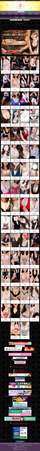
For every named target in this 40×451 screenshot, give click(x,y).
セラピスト (7, 443)
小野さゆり (34, 195)
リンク (33, 443)
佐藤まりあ (25, 266)
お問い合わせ (36, 443)
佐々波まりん (34, 266)
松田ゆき (5, 284)
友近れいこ (25, 212)
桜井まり (24, 319)
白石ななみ (34, 230)
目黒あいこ (5, 124)
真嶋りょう (34, 301)
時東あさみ (15, 159)
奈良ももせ (15, 213)
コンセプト (12, 443)
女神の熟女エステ (20, 341)
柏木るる (34, 106)
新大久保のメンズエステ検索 (20, 364)
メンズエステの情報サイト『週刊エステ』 (20, 381)
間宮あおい (5, 88)
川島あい (5, 213)
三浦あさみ (15, 336)
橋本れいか (5, 178)
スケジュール (21, 443)
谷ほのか (15, 230)
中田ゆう (34, 89)
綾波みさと (15, 248)
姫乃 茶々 (5, 71)
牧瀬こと (34, 124)
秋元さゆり (5, 265)
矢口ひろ (24, 195)
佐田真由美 (25, 178)
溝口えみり (34, 283)
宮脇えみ (15, 177)
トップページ (3, 443)
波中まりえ (34, 71)
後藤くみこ (25, 71)
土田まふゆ (25, 337)
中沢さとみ (34, 319)
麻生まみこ (5, 142)
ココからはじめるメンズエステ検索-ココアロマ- (20, 367)
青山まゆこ (15, 319)
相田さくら (25, 160)
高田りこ (15, 124)
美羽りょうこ (34, 159)
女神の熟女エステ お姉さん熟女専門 (19, 445)
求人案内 (29, 443)
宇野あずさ (25, 230)
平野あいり (25, 301)
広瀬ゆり (5, 318)
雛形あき (5, 301)
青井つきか (15, 284)
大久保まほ (25, 124)
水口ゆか (15, 266)
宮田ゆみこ (15, 89)
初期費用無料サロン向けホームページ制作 (20, 449)
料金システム (16, 443)
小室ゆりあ (5, 159)
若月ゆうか (25, 106)
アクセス (26, 443)
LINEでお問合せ (29, 11)
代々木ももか (34, 178)
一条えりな (5, 231)
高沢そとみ (34, 212)
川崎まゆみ (15, 106)
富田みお (24, 89)
